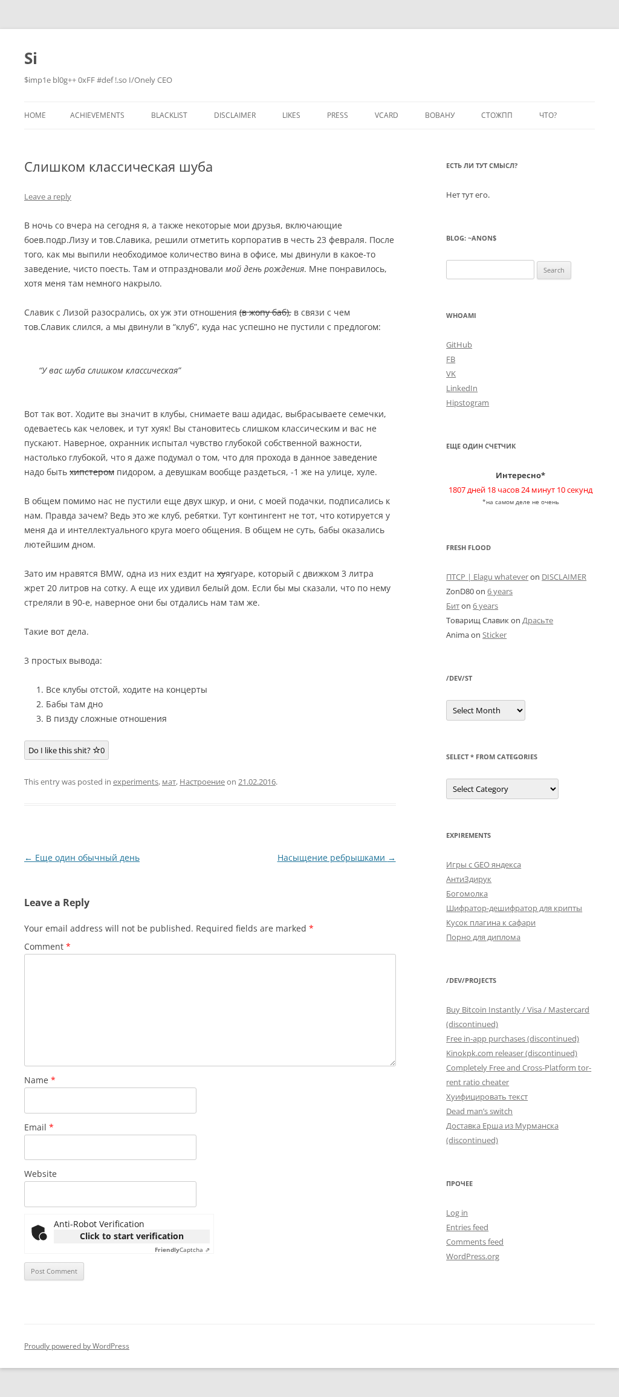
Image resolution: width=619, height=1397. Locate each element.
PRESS (337, 115)
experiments (135, 781)
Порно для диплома (483, 937)
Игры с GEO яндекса (483, 864)
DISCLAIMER (235, 115)
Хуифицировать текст (487, 1096)
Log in (457, 1212)
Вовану (440, 115)
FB (450, 359)
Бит (452, 605)
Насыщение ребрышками (336, 857)
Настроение (202, 781)
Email (39, 1127)
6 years (500, 591)
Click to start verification (132, 1236)
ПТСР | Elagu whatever (487, 576)
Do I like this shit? (66, 750)
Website (40, 1173)
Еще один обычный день (82, 857)
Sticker (494, 634)
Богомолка (467, 893)
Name (40, 1080)
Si (30, 58)
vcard (386, 115)
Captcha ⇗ (182, 1249)
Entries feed (467, 1227)
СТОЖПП (497, 115)
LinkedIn (462, 388)
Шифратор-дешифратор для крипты (514, 908)
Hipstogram (467, 402)
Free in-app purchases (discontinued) (512, 1038)
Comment (47, 946)
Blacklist (169, 115)
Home (35, 115)
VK (451, 373)
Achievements (97, 115)
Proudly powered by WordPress (76, 1346)
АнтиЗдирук (468, 879)
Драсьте (537, 620)
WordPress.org (472, 1256)
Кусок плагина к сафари (491, 922)
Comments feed (475, 1241)
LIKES (291, 115)
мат (169, 781)
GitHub (459, 344)
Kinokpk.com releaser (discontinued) (511, 1053)
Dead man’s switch (479, 1111)
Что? (548, 115)
